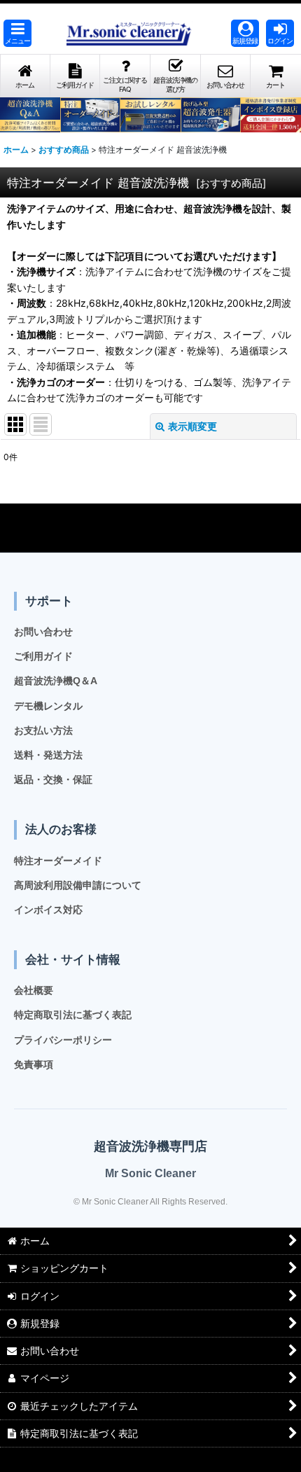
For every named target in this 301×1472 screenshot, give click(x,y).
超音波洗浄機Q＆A (55, 680)
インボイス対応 (48, 909)
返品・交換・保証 (53, 779)
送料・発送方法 (48, 755)
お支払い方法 (43, 730)
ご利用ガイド (43, 656)
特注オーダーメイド (58, 860)
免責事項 (33, 1064)
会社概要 (33, 990)
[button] (17, 33)
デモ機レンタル (48, 705)
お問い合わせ (43, 631)
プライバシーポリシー (63, 1040)
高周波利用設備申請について (77, 885)
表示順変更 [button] (192, 426)
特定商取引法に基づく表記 (73, 1014)
